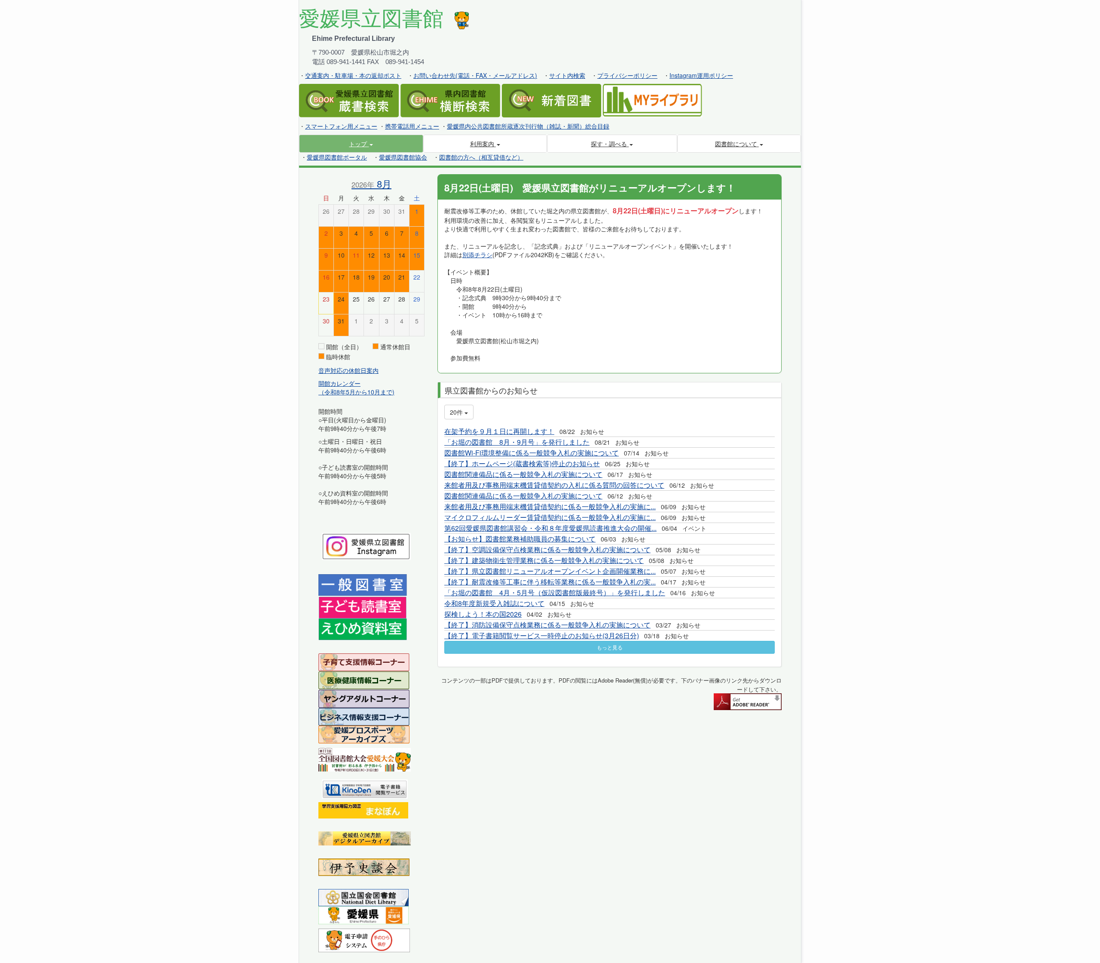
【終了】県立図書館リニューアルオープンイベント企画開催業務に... (550, 571)
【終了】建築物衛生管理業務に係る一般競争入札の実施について (544, 560)
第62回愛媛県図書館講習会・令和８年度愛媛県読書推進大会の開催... (550, 528)
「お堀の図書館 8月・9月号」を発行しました (517, 442)
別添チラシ (477, 254)
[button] (361, 143)
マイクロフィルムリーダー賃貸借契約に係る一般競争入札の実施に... (550, 517)
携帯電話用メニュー (412, 126)
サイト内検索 (567, 75)
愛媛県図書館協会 (403, 157)
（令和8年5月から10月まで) (356, 392)
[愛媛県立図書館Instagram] (366, 545)
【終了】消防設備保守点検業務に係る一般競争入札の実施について (547, 625)
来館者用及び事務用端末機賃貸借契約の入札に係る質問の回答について (554, 485)
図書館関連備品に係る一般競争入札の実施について (523, 474)
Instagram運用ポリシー (701, 75)
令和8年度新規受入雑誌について (494, 603)
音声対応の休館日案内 (348, 370)
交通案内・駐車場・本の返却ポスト (353, 75)
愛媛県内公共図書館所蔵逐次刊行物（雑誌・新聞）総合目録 (528, 126)
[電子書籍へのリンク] (364, 788)
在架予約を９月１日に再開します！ (499, 431)
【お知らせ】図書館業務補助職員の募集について (520, 539)
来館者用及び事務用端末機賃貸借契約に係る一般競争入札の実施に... (550, 506)
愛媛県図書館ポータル (337, 157)
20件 (457, 412)
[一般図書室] (362, 584)
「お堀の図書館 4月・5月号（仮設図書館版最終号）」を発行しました (554, 592)
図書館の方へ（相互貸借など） (481, 157)
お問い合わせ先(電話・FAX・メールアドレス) (475, 75)
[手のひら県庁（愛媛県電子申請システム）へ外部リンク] (364, 939)
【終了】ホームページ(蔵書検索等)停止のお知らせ (522, 463)
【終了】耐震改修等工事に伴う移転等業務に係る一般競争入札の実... (550, 582)
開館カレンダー (339, 383)
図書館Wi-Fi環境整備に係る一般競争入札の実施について (531, 453)
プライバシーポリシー (627, 75)
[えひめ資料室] (362, 628)
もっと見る (610, 647)
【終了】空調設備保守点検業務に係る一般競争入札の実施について (547, 549)
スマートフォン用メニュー (341, 126)
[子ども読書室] (362, 606)
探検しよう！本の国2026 (483, 614)
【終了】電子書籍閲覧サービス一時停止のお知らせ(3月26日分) (541, 635)
